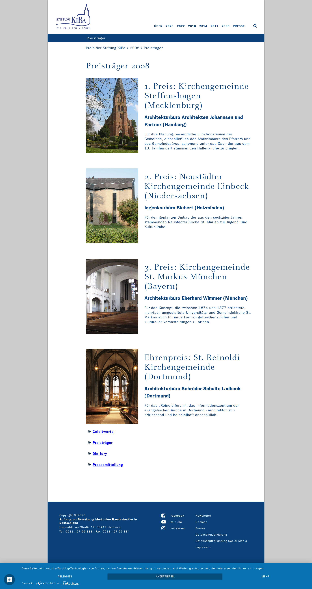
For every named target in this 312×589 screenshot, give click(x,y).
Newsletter (203, 515)
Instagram (177, 528)
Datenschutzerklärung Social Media (221, 541)
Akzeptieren (165, 576)
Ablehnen (65, 576)
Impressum (203, 547)
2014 (203, 26)
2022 (181, 26)
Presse (239, 26)
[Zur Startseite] (73, 17)
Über (158, 26)
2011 (214, 26)
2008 (226, 26)
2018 (192, 26)
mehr (265, 576)
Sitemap (201, 522)
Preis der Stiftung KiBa (105, 48)
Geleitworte (103, 431)
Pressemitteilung (108, 464)
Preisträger (96, 38)
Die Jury (100, 453)
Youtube (176, 522)
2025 (170, 26)
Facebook (177, 515)
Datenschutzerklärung (211, 534)
